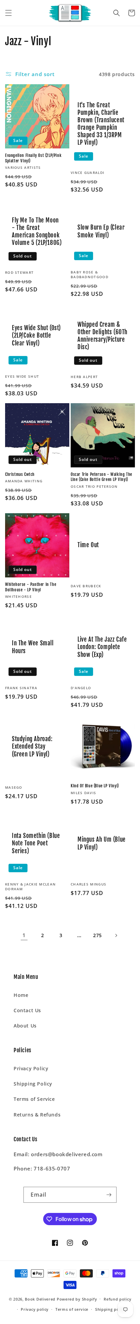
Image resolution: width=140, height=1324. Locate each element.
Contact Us (27, 1010)
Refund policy (117, 1299)
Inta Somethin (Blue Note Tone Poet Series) (36, 843)
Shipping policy (110, 1309)
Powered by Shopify (77, 1298)
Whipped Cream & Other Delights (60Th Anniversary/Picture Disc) (102, 336)
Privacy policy (35, 1309)
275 (97, 935)
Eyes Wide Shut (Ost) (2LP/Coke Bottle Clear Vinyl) (36, 335)
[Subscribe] (108, 1195)
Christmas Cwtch (20, 474)
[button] (8, 12)
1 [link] (24, 935)
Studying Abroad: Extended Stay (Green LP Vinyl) (32, 746)
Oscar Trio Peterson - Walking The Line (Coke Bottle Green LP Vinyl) (101, 477)
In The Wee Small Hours (33, 647)
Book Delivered (40, 1298)
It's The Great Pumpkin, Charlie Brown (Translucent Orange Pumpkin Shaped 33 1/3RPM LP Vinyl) (100, 124)
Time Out (88, 545)
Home (21, 995)
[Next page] (115, 935)
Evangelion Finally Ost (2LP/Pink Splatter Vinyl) (33, 158)
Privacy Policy (31, 1068)
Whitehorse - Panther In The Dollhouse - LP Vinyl (30, 587)
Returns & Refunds (37, 1114)
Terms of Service (34, 1099)
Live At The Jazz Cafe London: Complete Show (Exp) (102, 647)
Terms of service (71, 1309)
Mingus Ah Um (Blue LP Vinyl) (101, 843)
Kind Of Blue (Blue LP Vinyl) (95, 785)
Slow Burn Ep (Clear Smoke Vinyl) (100, 231)
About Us (25, 1025)
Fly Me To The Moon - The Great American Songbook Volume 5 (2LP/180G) (37, 231)
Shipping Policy (33, 1083)
